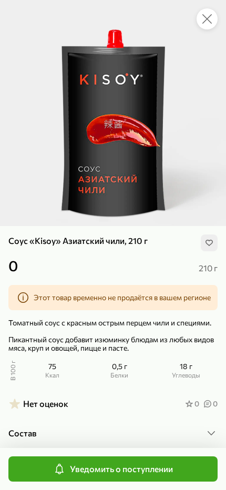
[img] (209, 242)
